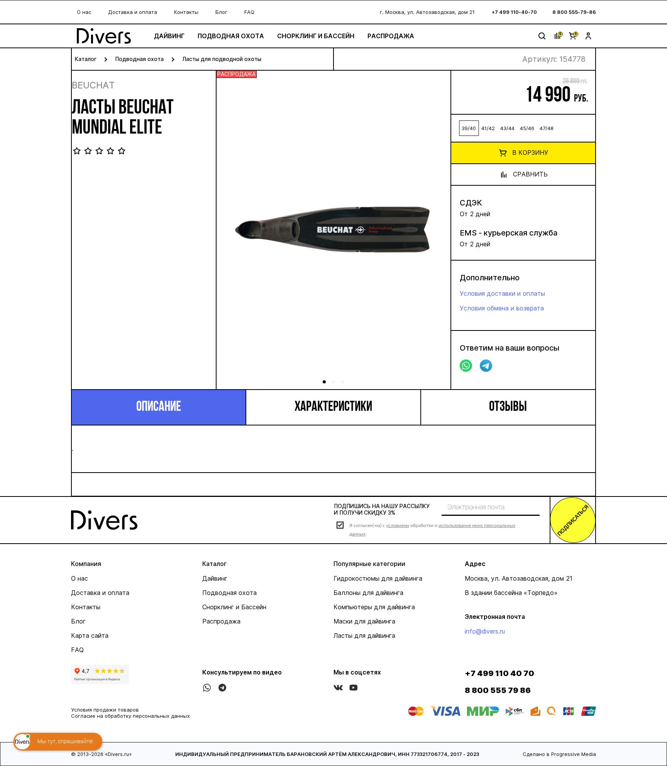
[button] (436, 232)
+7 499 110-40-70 (514, 12)
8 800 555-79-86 (574, 12)
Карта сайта (89, 635)
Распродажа (390, 36)
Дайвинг (169, 36)
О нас (84, 12)
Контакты (186, 12)
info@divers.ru (485, 631)
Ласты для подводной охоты (221, 59)
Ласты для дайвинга (364, 635)
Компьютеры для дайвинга (374, 607)
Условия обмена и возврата (502, 308)
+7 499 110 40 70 (499, 673)
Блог (221, 12)
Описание (158, 407)
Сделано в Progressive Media (559, 754)
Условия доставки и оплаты (502, 293)
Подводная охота (231, 36)
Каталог (85, 59)
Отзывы (508, 407)
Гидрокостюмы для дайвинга (378, 578)
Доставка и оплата (132, 12)
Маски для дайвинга (364, 621)
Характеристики (333, 407)
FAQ (249, 12)
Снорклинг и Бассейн (315, 36)
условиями (397, 525)
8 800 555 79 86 (498, 690)
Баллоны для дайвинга (368, 593)
